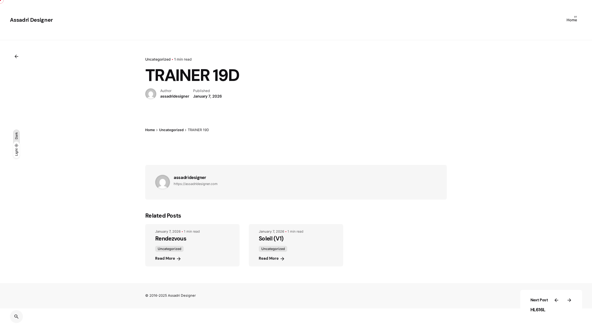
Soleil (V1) (271, 238)
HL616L (538, 310)
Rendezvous (170, 238)
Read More (165, 258)
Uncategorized (158, 59)
